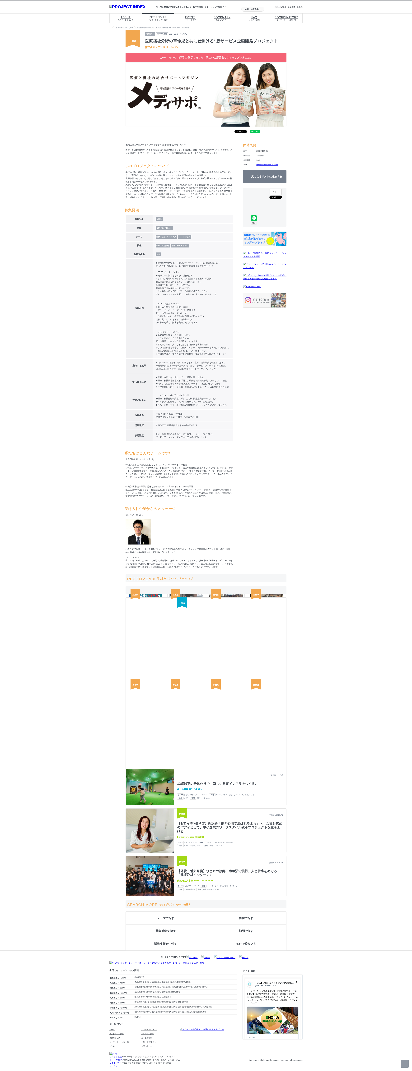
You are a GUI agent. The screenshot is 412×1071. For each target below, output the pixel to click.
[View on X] (296, 982)
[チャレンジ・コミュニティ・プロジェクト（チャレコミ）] (115, 1066)
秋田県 (166, 982)
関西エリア (117, 1003)
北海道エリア (118, 978)
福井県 (166, 992)
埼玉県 (166, 987)
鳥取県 (139, 1007)
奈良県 (174, 1002)
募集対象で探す (166, 931)
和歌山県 (183, 1002)
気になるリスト (222, 18)
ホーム (112, 1029)
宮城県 (157, 982)
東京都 (184, 987)
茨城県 (139, 987)
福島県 (185, 982)
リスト (275, 192)
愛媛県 (199, 1007)
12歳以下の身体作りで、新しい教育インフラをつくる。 (217, 783)
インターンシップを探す (158, 18)
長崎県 (156, 1012)
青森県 (139, 982)
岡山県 (156, 1007)
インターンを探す (116, 1034)
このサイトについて (126, 18)
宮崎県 (182, 1012)
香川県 (190, 1007)
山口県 (174, 1007)
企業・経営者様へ (252, 9)
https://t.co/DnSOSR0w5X (267, 1000)
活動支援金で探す (165, 943)
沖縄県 (201, 1012)
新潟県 (139, 992)
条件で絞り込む (246, 943)
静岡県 (148, 997)
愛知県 (157, 997)
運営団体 (291, 7)
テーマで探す (165, 918)
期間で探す (246, 931)
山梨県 (204, 987)
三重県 (166, 997)
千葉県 (175, 987)
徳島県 (182, 1007)
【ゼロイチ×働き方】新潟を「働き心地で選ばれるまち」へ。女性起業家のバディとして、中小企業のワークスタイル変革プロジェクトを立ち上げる (229, 827)
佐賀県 (148, 1012)
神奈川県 (194, 987)
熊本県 (165, 1012)
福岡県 (139, 1012)
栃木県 (148, 987)
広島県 (165, 1007)
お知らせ (113, 1046)
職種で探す (246, 918)
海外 (138, 1017)
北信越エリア (118, 993)
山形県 (176, 982)
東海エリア (117, 998)
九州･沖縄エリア (119, 1013)
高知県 (207, 1007)
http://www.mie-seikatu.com (267, 165)
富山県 (148, 992)
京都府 (147, 1002)
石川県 (157, 992)
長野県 (175, 992)
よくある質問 (254, 18)
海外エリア (116, 1018)
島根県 (147, 1007)
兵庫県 (165, 1002)
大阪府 (156, 1002)
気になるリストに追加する (266, 176)
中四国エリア (118, 1008)
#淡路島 (283, 1000)
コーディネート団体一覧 (286, 18)
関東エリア (117, 988)
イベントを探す (190, 18)
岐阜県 (139, 997)
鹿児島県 (192, 1012)
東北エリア (117, 983)
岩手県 (147, 982)
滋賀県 (139, 1002)
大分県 (174, 1012)
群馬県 (157, 987)
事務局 (300, 7)
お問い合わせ (280, 7)
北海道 (139, 977)
